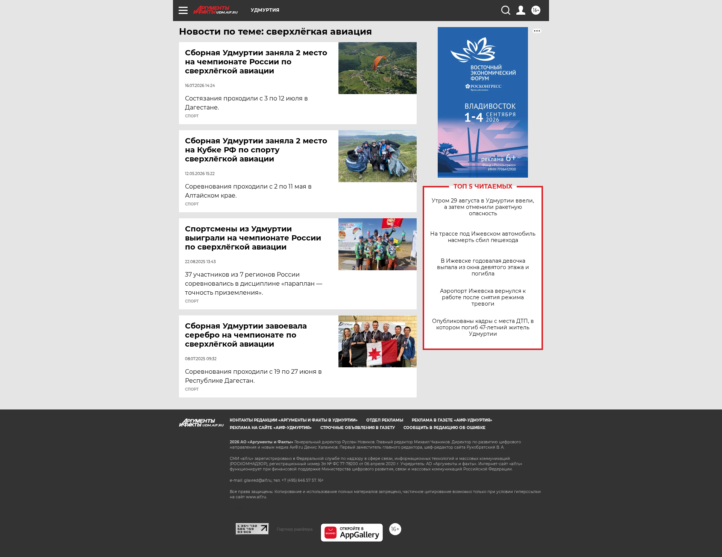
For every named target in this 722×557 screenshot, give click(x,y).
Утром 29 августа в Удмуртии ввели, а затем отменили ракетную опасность (483, 207)
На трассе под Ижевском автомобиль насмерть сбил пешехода (482, 237)
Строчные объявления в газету (357, 427)
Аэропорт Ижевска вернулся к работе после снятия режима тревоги (483, 297)
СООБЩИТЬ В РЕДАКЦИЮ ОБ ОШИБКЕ (444, 427)
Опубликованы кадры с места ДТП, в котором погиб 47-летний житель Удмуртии (483, 327)
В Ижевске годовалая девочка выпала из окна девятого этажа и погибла (483, 267)
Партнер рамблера (294, 529)
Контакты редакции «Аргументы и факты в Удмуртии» (294, 420)
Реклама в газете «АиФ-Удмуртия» (452, 420)
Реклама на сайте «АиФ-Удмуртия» (271, 427)
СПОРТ (192, 116)
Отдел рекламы (384, 420)
